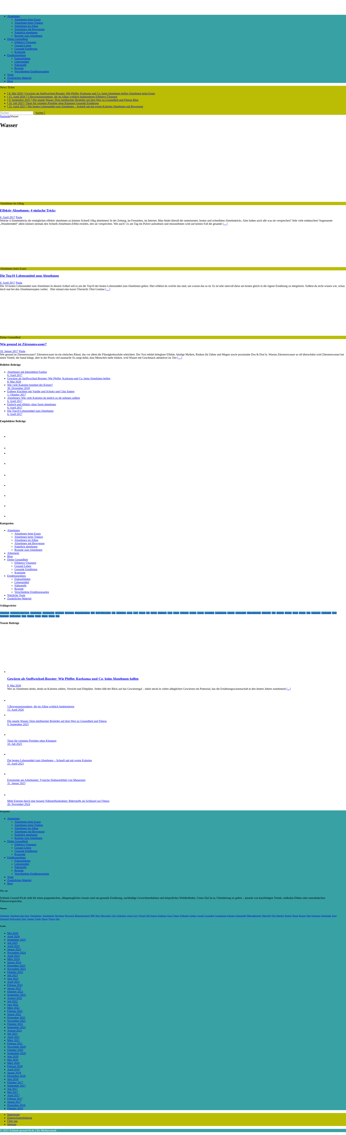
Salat (308, 613)
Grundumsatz (221, 613)
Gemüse (192, 613)
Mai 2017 (12, 1092)
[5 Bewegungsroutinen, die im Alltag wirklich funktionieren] (14, 436)
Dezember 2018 (16, 1076)
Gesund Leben (22, 45)
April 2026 (13, 936)
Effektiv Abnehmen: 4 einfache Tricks (28, 210)
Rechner (288, 613)
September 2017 (16, 1085)
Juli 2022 (12, 1001)
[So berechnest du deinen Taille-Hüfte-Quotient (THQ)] (14, 448)
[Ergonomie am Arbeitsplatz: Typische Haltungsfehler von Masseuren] (14, 773)
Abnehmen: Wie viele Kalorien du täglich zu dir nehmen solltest (43, 397)
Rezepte (19, 68)
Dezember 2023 (16, 965)
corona (129, 613)
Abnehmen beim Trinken (28, 22)
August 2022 (14, 998)
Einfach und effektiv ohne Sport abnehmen (31, 404)
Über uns (12, 1121)
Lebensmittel (21, 61)
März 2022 (13, 1007)
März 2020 (13, 1063)
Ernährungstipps (16, 55)
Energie (153, 613)
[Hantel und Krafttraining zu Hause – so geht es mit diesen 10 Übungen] (14, 516)
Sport (334, 613)
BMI (93, 613)
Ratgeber (280, 613)
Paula (19, 217)
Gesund (200, 613)
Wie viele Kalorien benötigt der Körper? (30, 384)
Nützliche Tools (16, 595)
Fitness (176, 613)
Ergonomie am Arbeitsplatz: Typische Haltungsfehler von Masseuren (46, 780)
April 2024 (13, 955)
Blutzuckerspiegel (82, 613)
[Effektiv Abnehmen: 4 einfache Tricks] (51, 200)
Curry (135, 613)
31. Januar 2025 (16, 783)
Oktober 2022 (15, 991)
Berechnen (59, 613)
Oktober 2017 (15, 1082)
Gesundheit (209, 613)
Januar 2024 (14, 962)
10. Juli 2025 (14, 743)
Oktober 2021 (15, 1024)
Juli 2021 (12, 1033)
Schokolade (326, 613)
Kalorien (231, 613)
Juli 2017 (12, 1088)
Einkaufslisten (22, 58)
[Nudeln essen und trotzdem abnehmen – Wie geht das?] (14, 463)
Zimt (57, 616)
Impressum (13, 1114)
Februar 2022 (15, 1011)
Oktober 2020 (15, 1050)
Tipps (23, 616)
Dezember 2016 (16, 1105)
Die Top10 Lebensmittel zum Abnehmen (29, 276)
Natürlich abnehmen (25, 32)
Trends (38, 616)
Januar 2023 (14, 988)
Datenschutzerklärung (19, 1117)
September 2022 (16, 994)
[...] (288, 688)
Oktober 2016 (15, 1108)
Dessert (142, 613)
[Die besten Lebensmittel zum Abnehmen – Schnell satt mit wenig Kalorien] (14, 505)
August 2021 (14, 1030)
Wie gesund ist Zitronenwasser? (23, 344)
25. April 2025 (15, 763)
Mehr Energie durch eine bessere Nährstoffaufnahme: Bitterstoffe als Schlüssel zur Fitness (58, 800)
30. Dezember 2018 (18, 388)
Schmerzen (316, 613)
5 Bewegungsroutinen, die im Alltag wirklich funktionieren (40, 706)
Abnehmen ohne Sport (19, 613)
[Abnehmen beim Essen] (29, 265)
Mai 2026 (12, 933)
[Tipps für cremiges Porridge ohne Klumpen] (14, 485)
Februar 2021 (15, 1043)
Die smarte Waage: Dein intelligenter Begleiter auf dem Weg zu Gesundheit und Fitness (57, 721)
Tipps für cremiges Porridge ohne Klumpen (31, 740)
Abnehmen (13, 16)
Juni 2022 (12, 1004)
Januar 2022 (14, 1014)
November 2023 (16, 968)
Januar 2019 (14, 1072)
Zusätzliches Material (19, 77)
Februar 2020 (15, 1066)
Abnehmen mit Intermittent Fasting (27, 371)
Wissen (51, 616)
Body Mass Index (103, 613)
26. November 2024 (18, 804)
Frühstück (184, 613)
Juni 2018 (12, 1079)
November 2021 (16, 1020)
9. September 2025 (18, 724)
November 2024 (16, 952)
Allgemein (13, 553)
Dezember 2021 (16, 1017)
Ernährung (162, 613)
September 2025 (16, 939)
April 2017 (13, 1095)
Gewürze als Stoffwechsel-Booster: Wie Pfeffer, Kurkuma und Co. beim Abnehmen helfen (58, 378)
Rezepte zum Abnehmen (28, 35)
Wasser (45, 616)
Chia (114, 613)
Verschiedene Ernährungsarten (31, 71)
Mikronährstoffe (254, 613)
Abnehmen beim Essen (27, 19)
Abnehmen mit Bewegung (29, 29)
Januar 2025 (14, 949)
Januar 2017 (14, 1101)
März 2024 (13, 959)
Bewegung (69, 613)
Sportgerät (4, 616)
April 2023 (13, 981)
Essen (169, 613)
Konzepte (19, 52)
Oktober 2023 (15, 972)
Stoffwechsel (15, 616)
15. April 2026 (15, 709)
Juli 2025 (12, 942)
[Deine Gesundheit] (29, 334)
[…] (225, 223)
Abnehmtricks (48, 613)
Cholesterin (121, 613)
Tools (10, 74)
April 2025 (13, 946)
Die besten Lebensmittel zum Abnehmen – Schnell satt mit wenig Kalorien (49, 760)
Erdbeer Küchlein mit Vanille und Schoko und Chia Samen (40, 391)
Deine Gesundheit (17, 39)
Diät (148, 613)
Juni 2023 (12, 978)
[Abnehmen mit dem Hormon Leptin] (14, 495)
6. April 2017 (7, 217)
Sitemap (11, 1124)
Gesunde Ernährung (25, 48)
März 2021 (13, 1040)
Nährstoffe (20, 65)
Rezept (295, 613)
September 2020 (16, 1053)
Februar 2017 (15, 1098)
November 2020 (16, 1046)
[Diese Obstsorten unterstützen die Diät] (14, 475)
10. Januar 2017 (9, 351)
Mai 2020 (12, 1059)
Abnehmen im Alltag (26, 26)
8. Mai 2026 (14, 381)
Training (30, 616)
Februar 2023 (15, 985)
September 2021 (16, 1027)
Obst (274, 613)
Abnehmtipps (36, 613)
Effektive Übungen (25, 42)
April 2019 (13, 1069)
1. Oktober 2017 (16, 394)
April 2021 (13, 1037)
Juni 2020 (12, 1056)
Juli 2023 (12, 975)
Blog (10, 81)
